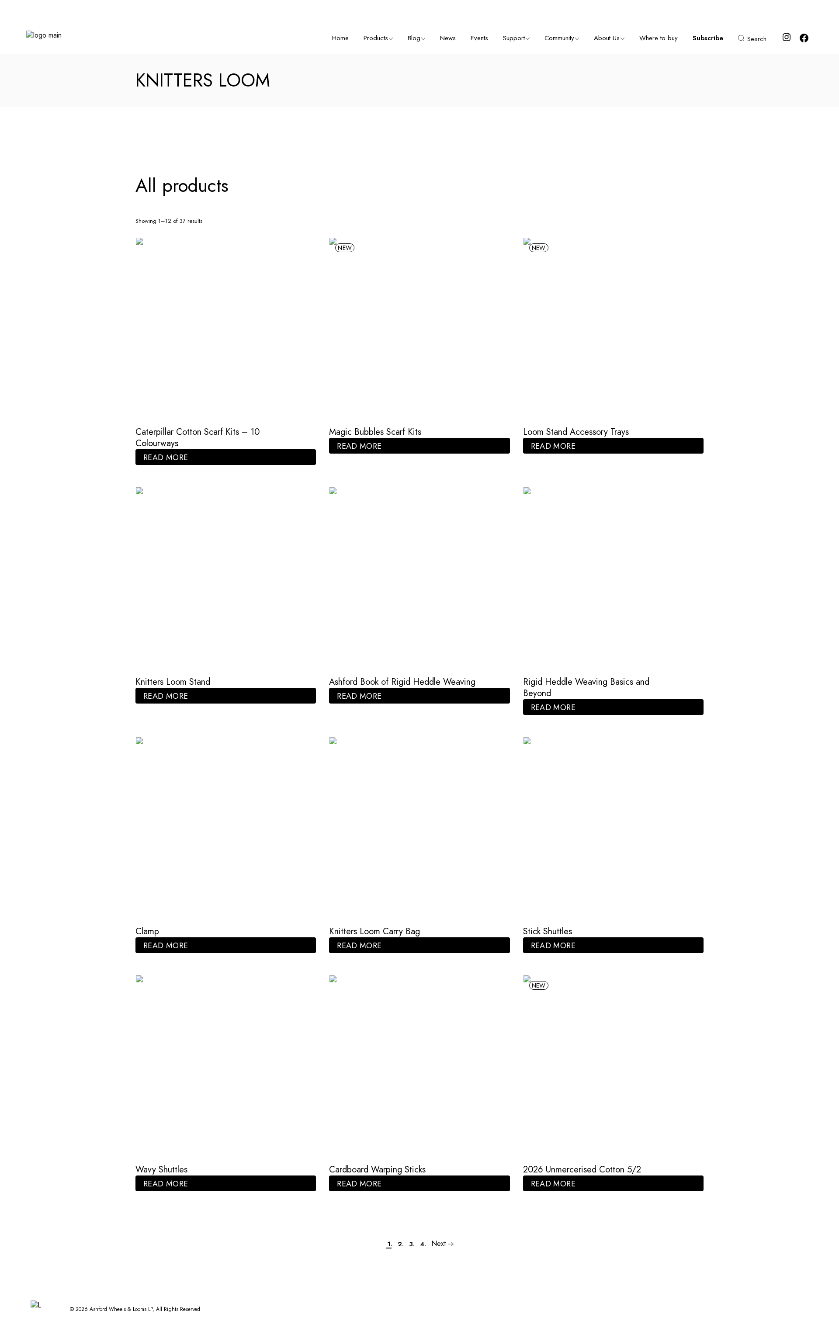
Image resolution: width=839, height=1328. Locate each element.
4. (423, 1244)
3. (412, 1244)
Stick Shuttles (547, 931)
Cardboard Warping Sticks (377, 1169)
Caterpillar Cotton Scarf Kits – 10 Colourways (197, 438)
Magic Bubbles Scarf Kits (375, 432)
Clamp (147, 931)
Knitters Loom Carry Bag (374, 931)
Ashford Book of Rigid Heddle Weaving (402, 682)
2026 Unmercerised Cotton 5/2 (582, 1169)
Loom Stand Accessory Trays (576, 432)
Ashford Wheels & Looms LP (121, 1309)
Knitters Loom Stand (172, 682)
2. (401, 1244)
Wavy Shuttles (161, 1169)
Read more (165, 457)
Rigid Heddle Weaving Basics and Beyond (586, 688)
